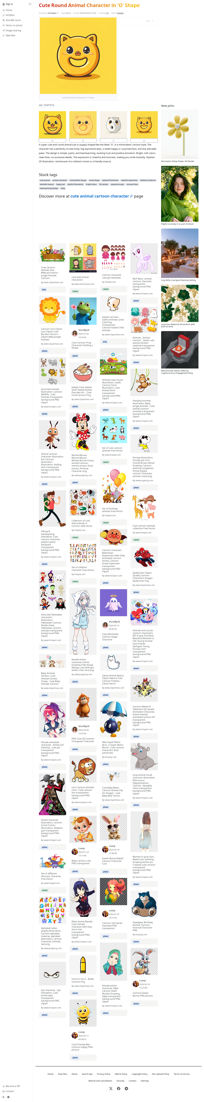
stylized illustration (110, 180)
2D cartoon (103, 184)
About (74, 1074)
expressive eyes (117, 184)
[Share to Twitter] (103, 91)
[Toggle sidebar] (30, 4)
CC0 (107, 13)
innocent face (132, 184)
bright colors (91, 184)
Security (120, 1080)
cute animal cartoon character (99, 196)
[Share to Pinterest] (113, 91)
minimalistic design (78, 180)
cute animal (45, 180)
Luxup (112, 845)
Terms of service (182, 1074)
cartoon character (59, 180)
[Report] (153, 21)
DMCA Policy (121, 1074)
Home (51, 1074)
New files (62, 1074)
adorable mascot (47, 184)
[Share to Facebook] (108, 91)
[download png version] (52, 140)
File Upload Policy (160, 1074)
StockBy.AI (83, 330)
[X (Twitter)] (3, 1097)
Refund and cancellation (100, 1080)
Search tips (87, 1074)
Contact (120, 13)
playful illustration (75, 184)
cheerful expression (129, 180)
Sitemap (145, 1080)
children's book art (148, 180)
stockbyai (52, 13)
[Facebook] (119, 1089)
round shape (94, 180)
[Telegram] (8, 1097)
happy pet (60, 184)
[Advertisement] (98, 221)
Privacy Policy (103, 1074)
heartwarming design (49, 188)
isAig (63, 188)
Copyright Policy (140, 1074)
